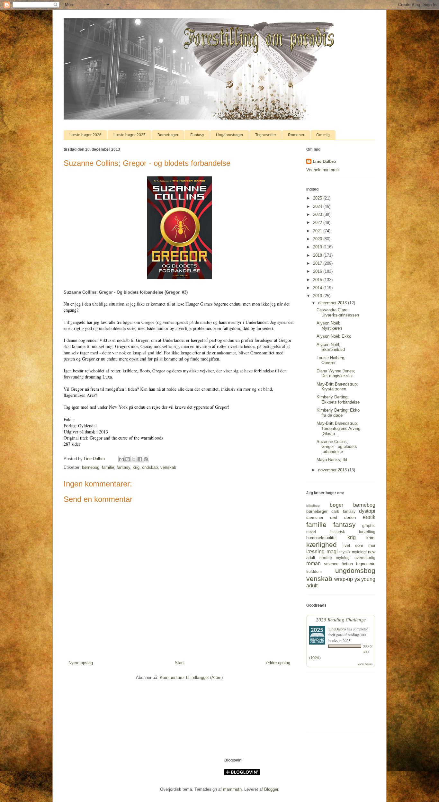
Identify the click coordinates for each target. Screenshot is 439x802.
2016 (318, 271)
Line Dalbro (324, 161)
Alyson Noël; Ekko (334, 336)
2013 (318, 295)
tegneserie (365, 563)
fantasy (123, 467)
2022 (318, 222)
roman (313, 563)
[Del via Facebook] (140, 459)
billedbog (313, 505)
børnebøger (316, 511)
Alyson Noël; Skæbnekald (331, 347)
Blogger (271, 789)
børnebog (90, 467)
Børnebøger (167, 135)
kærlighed (321, 544)
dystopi (367, 511)
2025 (318, 198)
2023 (318, 214)
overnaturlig (364, 558)
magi (332, 551)
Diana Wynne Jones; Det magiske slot (336, 374)
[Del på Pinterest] (146, 459)
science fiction (338, 563)
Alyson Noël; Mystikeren (329, 326)
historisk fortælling (353, 532)
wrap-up (343, 579)
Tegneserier (265, 135)
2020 (318, 238)
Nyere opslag (80, 662)
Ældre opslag (278, 662)
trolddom (314, 571)
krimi (370, 537)
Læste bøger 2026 (85, 135)
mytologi (359, 552)
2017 (318, 263)
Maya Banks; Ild (332, 459)
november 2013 (333, 470)
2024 (318, 206)
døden (350, 517)
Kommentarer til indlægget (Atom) (191, 677)
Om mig (323, 135)
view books (365, 664)
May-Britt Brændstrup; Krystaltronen (337, 387)
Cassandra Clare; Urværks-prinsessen (338, 312)
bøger (336, 505)
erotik (369, 517)
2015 (318, 279)
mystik (344, 552)
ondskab (150, 467)
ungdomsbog (355, 570)
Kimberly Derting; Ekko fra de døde (338, 413)
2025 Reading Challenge (341, 619)
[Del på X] (133, 459)
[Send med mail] (121, 459)
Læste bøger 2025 (129, 135)
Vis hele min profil (323, 169)
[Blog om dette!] (127, 459)
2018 (318, 255)
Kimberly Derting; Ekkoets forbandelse (338, 400)
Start (179, 662)
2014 (318, 287)
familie (108, 467)
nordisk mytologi (335, 558)
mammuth (232, 789)
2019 (318, 247)
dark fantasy (343, 511)
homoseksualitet (321, 537)
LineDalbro (337, 628)
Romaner (296, 135)
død (333, 517)
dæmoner (314, 517)
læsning (315, 551)
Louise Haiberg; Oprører (331, 360)
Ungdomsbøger (229, 135)
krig (136, 467)
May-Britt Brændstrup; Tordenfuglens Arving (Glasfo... (338, 428)
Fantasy (197, 135)
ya (357, 579)
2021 (318, 230)
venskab (168, 467)
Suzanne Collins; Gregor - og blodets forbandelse (337, 446)
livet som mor (359, 545)
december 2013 (333, 302)
